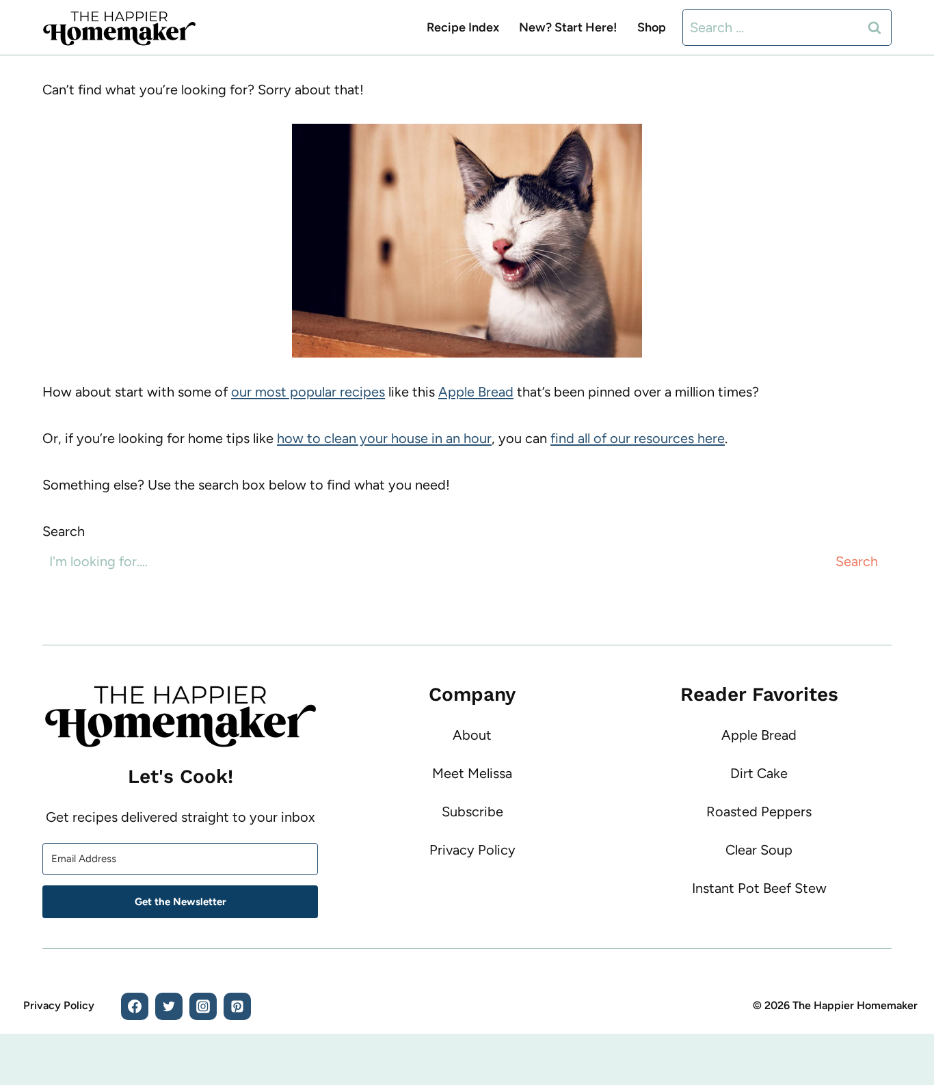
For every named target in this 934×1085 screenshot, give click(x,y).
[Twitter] (169, 1006)
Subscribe (472, 811)
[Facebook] (134, 1006)
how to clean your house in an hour (384, 438)
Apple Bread (475, 392)
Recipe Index (463, 27)
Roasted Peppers (759, 811)
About (472, 735)
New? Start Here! (568, 27)
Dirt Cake (759, 773)
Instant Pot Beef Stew (759, 888)
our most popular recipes (308, 392)
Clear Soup (758, 850)
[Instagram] (203, 1006)
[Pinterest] (237, 1006)
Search (63, 531)
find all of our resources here (637, 438)
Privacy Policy (472, 850)
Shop (651, 27)
